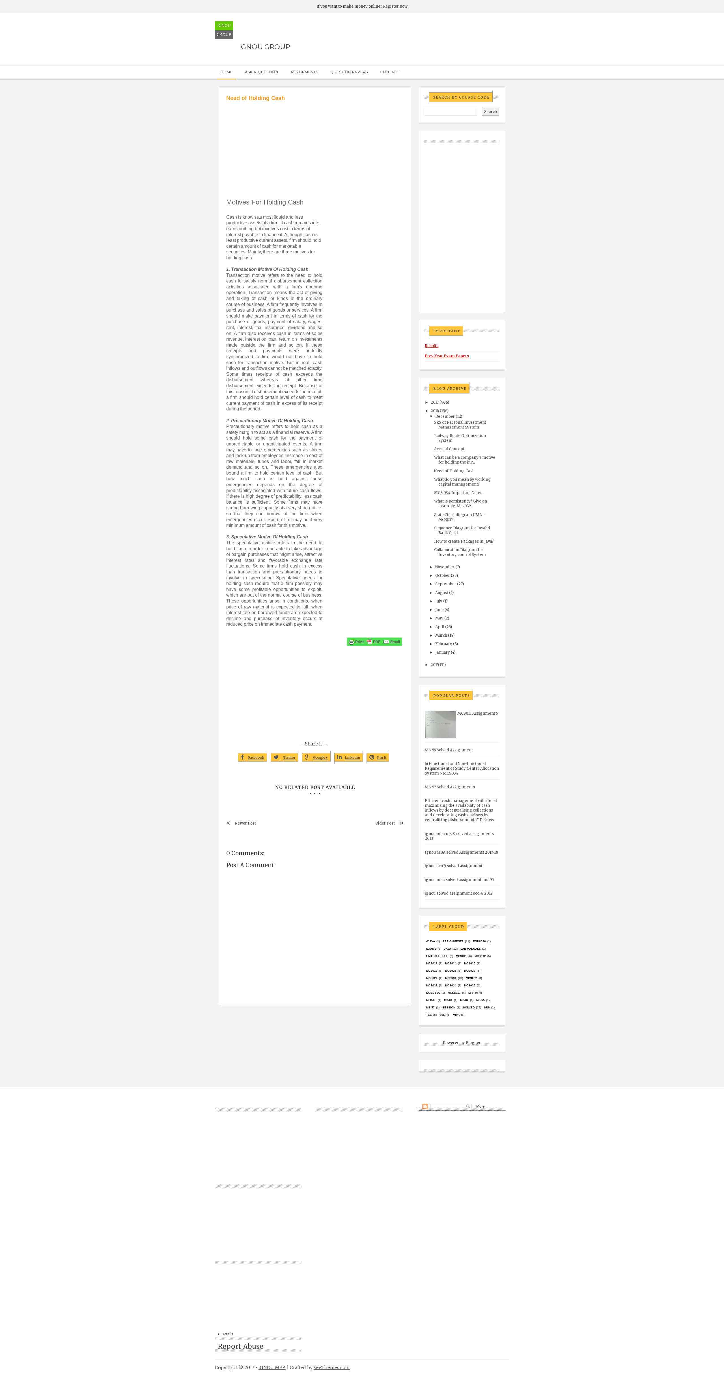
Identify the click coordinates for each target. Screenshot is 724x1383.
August (441, 592)
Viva (456, 1014)
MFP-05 (431, 1000)
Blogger (473, 1042)
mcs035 (469, 985)
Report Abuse (240, 1346)
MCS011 (461, 956)
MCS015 (469, 963)
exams (431, 948)
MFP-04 (473, 992)
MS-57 (430, 1007)
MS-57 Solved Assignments (450, 787)
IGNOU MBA (272, 1367)
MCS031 (450, 978)
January (442, 652)
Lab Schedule (437, 956)
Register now (395, 6)
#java (430, 941)
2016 (435, 410)
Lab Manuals (470, 948)
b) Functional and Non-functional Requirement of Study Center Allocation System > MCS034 (462, 768)
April (439, 627)
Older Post (385, 823)
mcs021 (450, 970)
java (447, 948)
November (444, 567)
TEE (429, 1014)
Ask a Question (261, 72)
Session (448, 1007)
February (443, 644)
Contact (389, 72)
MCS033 (432, 985)
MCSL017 (454, 992)
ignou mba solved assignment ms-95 (459, 879)
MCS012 (480, 956)
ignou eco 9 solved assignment (453, 866)
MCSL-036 (433, 992)
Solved (469, 1007)
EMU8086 (479, 941)
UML (442, 1014)
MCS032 (471, 978)
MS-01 (448, 1000)
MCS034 (450, 985)
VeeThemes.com (332, 1367)
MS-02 (464, 1000)
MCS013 (432, 963)
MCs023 (469, 970)
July (438, 601)
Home (227, 72)
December (445, 416)
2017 (435, 402)
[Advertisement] (315, 144)
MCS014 (450, 963)
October (442, 575)
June (439, 609)
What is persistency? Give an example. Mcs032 (460, 503)
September (445, 584)
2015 (435, 664)
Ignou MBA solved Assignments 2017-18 (461, 852)
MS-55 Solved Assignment (449, 750)
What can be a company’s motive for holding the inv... (464, 460)
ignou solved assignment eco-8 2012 (459, 893)
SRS (487, 1007)
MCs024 (432, 978)
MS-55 (480, 1000)
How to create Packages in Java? (464, 541)
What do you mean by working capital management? (462, 482)
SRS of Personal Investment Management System (460, 425)
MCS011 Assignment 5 (477, 713)
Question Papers (349, 72)
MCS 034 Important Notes (458, 492)
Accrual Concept (449, 449)
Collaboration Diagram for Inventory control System (460, 552)
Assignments (304, 72)
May (439, 618)
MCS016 (432, 970)
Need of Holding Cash (454, 471)
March (441, 635)
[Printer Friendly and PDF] (374, 642)
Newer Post (245, 823)
